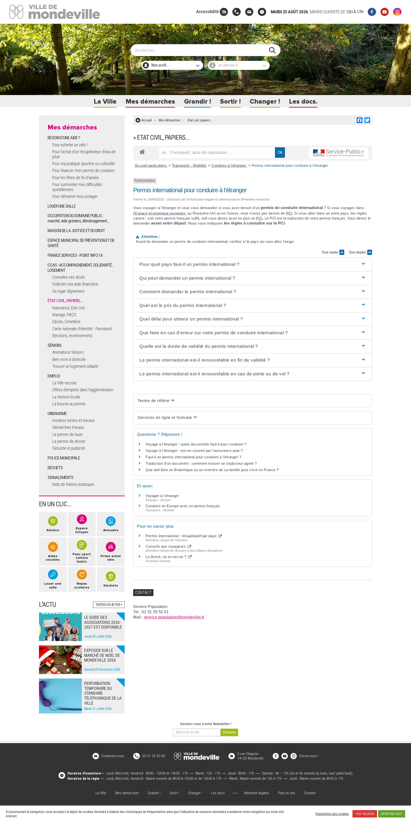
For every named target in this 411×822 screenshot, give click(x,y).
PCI (289, 213)
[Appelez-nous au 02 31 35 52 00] (236, 12)
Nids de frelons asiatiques (73, 484)
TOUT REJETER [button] (364, 814)
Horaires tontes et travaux (73, 420)
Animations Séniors (68, 352)
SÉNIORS (54, 345)
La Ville (105, 101)
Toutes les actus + (108, 604)
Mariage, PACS (64, 314)
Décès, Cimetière (66, 321)
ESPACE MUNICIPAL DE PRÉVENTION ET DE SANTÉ (81, 243)
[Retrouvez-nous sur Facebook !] (276, 756)
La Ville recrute (64, 382)
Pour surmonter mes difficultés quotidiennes (77, 187)
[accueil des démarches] (142, 151)
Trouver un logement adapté (75, 366)
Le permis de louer (67, 434)
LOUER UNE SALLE (62, 206)
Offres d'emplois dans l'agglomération (82, 389)
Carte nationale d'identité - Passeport (82, 328)
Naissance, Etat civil (68, 307)
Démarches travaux (68, 427)
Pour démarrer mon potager (75, 196)
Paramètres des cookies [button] (332, 814)
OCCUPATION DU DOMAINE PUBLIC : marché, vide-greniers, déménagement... (78, 218)
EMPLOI (54, 376)
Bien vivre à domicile (69, 359)
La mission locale (66, 396)
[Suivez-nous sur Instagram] (397, 12)
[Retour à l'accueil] (196, 756)
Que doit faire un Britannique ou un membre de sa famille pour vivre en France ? (212, 470)
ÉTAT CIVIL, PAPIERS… (65, 300)
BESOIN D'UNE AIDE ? (64, 137)
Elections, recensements (72, 335)
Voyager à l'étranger (162, 496)
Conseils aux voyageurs (166, 546)
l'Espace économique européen (159, 213)
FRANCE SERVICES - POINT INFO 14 (75, 255)
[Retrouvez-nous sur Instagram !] (293, 756)
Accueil (147, 120)
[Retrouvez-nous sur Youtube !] (284, 756)
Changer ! (265, 101)
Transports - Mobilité (189, 165)
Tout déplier (358, 252)
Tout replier (330, 252)
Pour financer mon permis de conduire (83, 170)
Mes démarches (150, 101)
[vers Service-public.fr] (338, 153)
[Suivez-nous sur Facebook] (372, 12)
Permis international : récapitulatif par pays (182, 536)
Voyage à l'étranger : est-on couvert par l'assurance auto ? (194, 451)
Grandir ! (197, 101)
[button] (252, 264)
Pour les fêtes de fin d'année (75, 177)
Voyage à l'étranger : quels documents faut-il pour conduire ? (196, 444)
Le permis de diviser (68, 441)
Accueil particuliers (151, 165)
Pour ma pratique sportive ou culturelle (83, 163)
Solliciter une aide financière (75, 284)
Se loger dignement (68, 291)
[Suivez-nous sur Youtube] (385, 12)
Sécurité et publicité (68, 448)
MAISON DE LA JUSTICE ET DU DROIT (76, 230)
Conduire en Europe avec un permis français (183, 506)
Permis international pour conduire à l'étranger (290, 165)
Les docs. (303, 101)
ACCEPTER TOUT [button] (391, 814)
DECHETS (55, 467)
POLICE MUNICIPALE (64, 458)
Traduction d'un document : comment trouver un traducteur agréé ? (201, 463)
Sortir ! (230, 101)
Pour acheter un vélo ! (70, 144)
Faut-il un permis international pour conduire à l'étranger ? (193, 457)
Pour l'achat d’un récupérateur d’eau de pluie (84, 154)
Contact (310, 793)
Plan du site (286, 793)
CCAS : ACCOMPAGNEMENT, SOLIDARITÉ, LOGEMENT (80, 267)
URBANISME (57, 413)
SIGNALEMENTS (60, 477)
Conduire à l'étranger (229, 165)
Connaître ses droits (68, 277)
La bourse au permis (68, 403)
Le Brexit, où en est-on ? (166, 557)
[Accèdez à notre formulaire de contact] (249, 12)
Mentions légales (256, 793)
